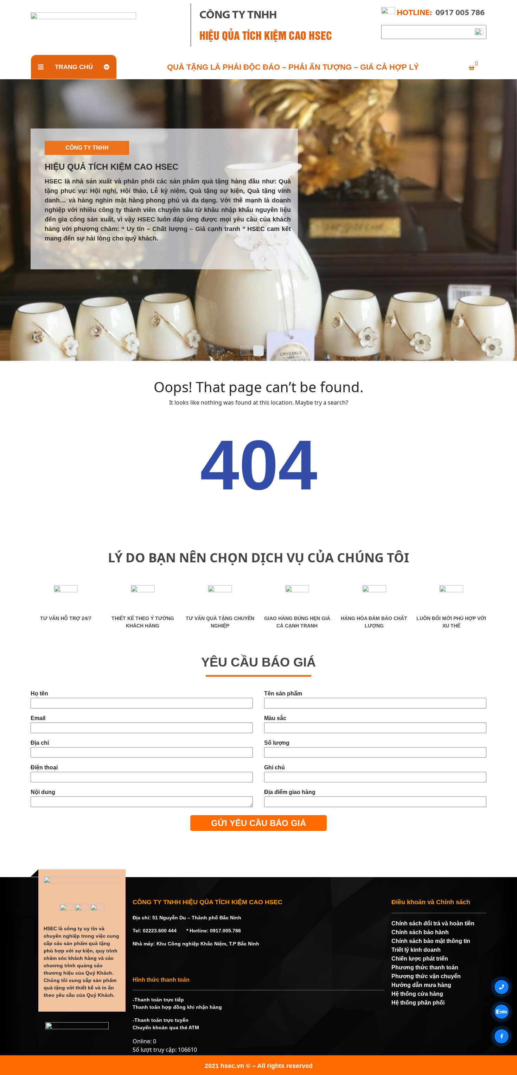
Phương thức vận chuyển (426, 976)
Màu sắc (275, 718)
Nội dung (43, 792)
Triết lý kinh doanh (416, 950)
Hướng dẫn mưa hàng (421, 985)
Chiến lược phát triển (419, 959)
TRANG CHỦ (74, 66)
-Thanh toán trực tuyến (161, 1020)
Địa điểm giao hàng (289, 792)
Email (38, 718)
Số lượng (276, 743)
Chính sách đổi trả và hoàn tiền (432, 923)
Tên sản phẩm (283, 693)
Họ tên (39, 693)
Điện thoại (44, 767)
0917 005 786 (460, 13)
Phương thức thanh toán (424, 967)
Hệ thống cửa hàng (417, 994)
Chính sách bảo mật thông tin (430, 941)
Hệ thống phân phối (418, 1003)
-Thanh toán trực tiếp (158, 999)
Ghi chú (274, 767)
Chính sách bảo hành (420, 932)
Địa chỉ (40, 743)
